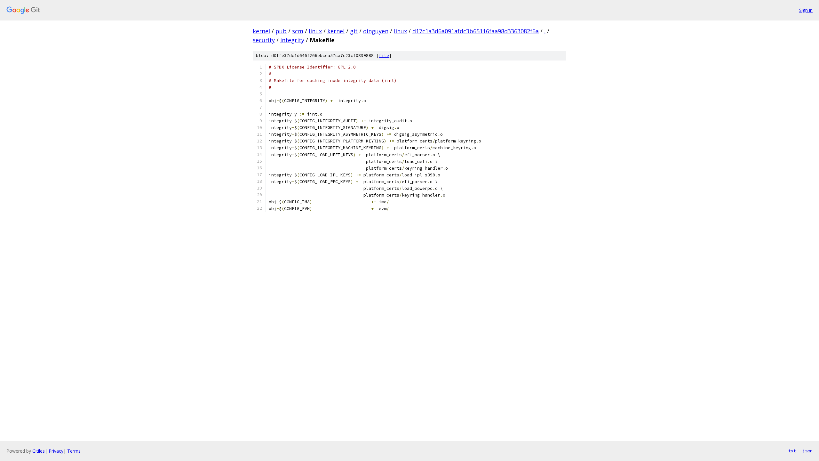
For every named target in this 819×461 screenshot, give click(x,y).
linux (315, 31)
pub (281, 31)
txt (792, 451)
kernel (261, 31)
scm (297, 31)
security (264, 40)
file (384, 55)
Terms (74, 451)
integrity (292, 40)
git (354, 31)
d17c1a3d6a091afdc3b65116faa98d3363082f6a (475, 31)
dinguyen (375, 31)
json (807, 451)
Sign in (806, 10)
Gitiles (38, 451)
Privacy (56, 451)
